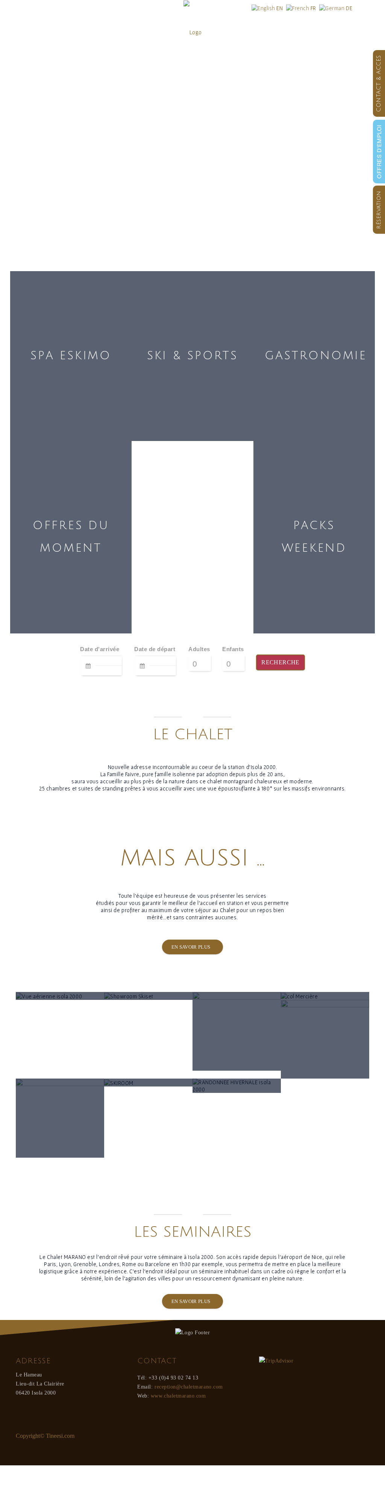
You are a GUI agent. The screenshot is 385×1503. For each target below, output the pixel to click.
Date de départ (154, 649)
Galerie (291, 32)
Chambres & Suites (75, 32)
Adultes (199, 649)
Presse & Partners (339, 32)
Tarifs (126, 32)
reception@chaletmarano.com (189, 1387)
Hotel (24, 32)
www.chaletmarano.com (178, 1396)
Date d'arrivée (99, 649)
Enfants (233, 649)
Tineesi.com (60, 1436)
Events (254, 32)
